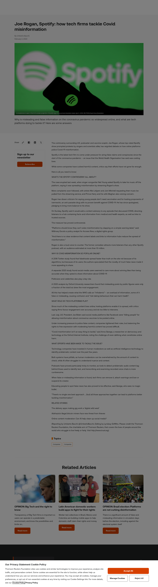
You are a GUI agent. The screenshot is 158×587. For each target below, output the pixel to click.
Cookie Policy (19, 583)
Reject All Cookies (139, 578)
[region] (79, 573)
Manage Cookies (117, 578)
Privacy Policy (31, 583)
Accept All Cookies (128, 571)
